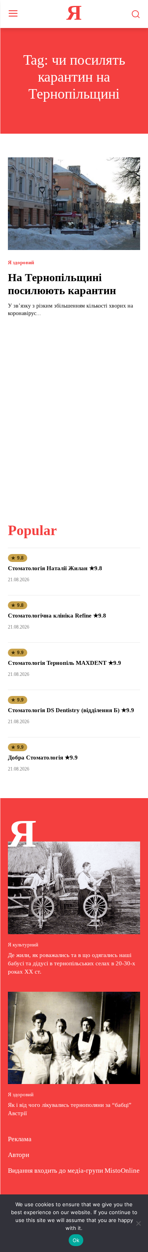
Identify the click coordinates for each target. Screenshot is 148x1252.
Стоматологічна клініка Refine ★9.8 (57, 615)
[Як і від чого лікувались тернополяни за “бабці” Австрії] (74, 1038)
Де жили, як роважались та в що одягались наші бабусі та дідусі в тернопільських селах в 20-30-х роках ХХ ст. (71, 963)
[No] (138, 1223)
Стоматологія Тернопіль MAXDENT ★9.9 (64, 663)
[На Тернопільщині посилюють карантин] (74, 203)
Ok (76, 1240)
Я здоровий (21, 262)
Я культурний (23, 944)
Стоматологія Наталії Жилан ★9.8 (55, 568)
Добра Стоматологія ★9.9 (43, 757)
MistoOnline (122, 1170)
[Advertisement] (74, 415)
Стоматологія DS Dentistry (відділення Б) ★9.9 (71, 710)
